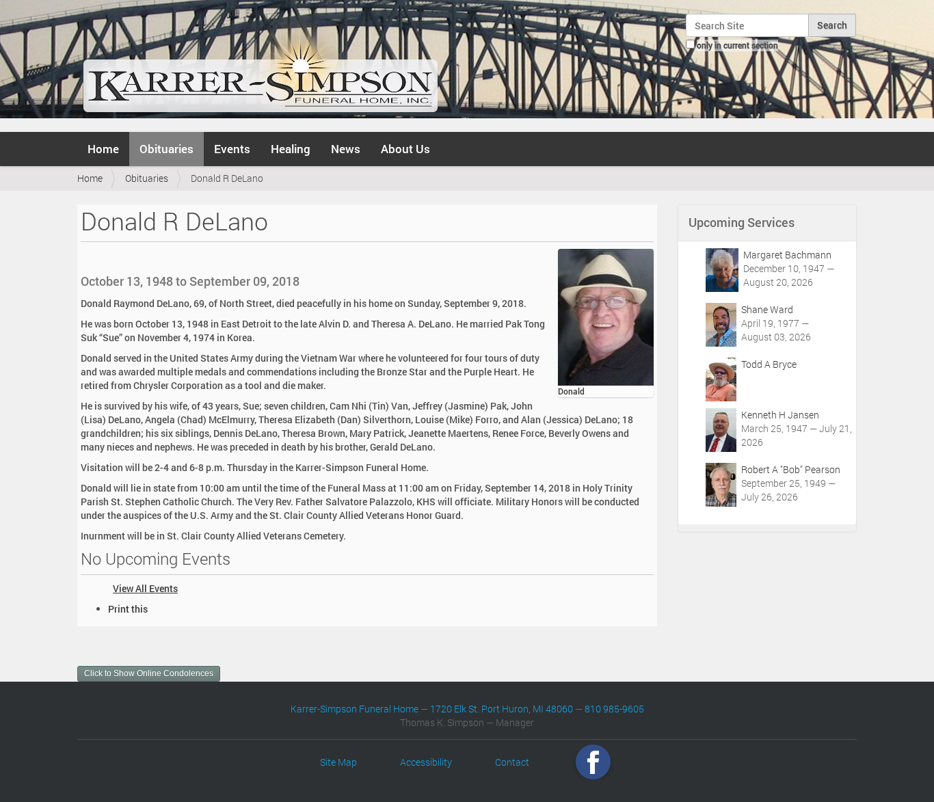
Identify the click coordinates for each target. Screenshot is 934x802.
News (345, 149)
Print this (128, 608)
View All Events (145, 588)
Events (232, 149)
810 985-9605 (614, 708)
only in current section (737, 45)
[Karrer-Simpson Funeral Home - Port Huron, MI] (260, 64)
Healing (290, 149)
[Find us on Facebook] (593, 762)
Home (103, 149)
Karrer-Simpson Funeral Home (354, 708)
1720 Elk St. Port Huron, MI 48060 (501, 708)
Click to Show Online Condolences (148, 673)
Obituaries (166, 149)
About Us (405, 149)
